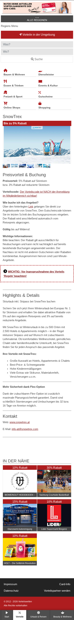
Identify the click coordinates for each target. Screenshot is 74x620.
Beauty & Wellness (62, 616)
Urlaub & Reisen (38, 616)
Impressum (10, 584)
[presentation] (6, 145)
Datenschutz (11, 590)
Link (30, 206)
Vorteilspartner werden (57, 590)
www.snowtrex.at (20, 422)
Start (6, 616)
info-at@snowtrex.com (25, 429)
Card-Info (64, 584)
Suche (38, 59)
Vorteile (20, 616)
